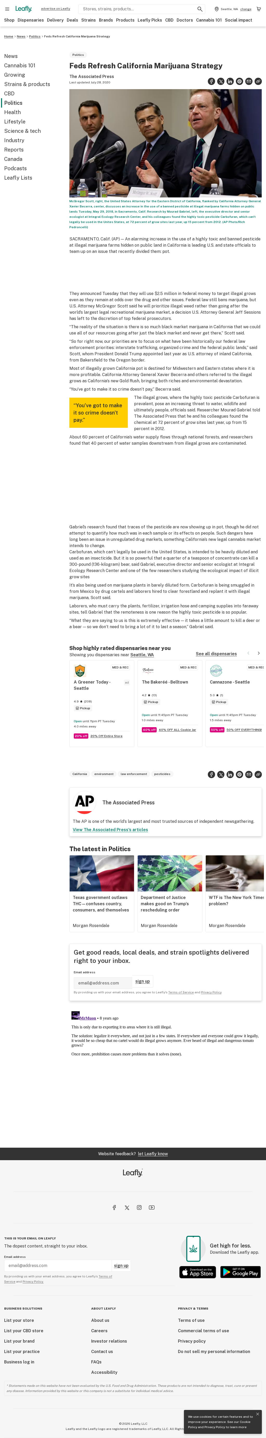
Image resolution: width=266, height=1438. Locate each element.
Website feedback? (133, 1153)
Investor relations (109, 1341)
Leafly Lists (18, 178)
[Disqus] (165, 1074)
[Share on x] (220, 81)
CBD (169, 20)
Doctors (185, 20)
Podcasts (15, 168)
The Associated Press (91, 76)
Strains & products (27, 84)
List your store (19, 1320)
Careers (99, 1330)
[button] (258, 81)
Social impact (238, 20)
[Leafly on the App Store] (197, 1272)
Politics (35, 36)
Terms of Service (181, 992)
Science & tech (22, 131)
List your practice (22, 1351)
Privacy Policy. (33, 1281)
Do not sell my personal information (214, 1351)
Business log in (19, 1362)
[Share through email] (248, 81)
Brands (106, 20)
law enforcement (134, 774)
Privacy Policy (214, 1427)
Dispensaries (31, 20)
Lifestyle (14, 122)
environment (104, 774)
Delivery (55, 20)
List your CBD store (23, 1330)
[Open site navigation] (7, 9)
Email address (84, 972)
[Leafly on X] (127, 1207)
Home (8, 36)
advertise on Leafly (55, 8)
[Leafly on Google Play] (240, 1272)
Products (125, 20)
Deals (72, 20)
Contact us (102, 1351)
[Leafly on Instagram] (139, 1207)
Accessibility (104, 1372)
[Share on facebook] (211, 81)
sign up (142, 981)
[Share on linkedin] (230, 81)
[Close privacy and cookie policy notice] (258, 1414)
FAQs (96, 1362)
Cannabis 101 (209, 20)
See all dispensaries (216, 653)
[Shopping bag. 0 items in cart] (259, 9)
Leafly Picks (150, 20)
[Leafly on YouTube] (151, 1207)
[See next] (259, 653)
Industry (14, 140)
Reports (14, 150)
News (21, 36)
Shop (9, 20)
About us (100, 1320)
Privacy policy (192, 1341)
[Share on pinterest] (239, 81)
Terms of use (191, 1320)
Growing (14, 75)
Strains (88, 20)
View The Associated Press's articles (110, 829)
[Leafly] (24, 9)
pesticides (162, 774)
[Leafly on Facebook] (114, 1207)
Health (12, 112)
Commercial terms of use (203, 1330)
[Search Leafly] (200, 9)
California (79, 774)
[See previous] (248, 653)
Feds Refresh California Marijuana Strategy (77, 36)
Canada (13, 159)
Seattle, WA (142, 654)
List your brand (19, 1341)
